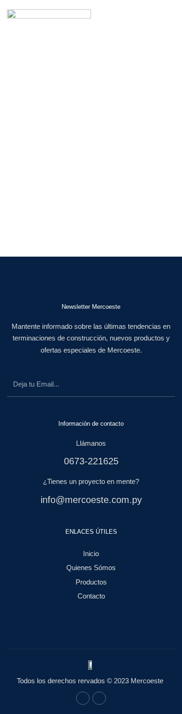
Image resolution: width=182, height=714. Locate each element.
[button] (164, 17)
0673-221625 (91, 461)
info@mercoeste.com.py (91, 500)
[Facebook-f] (83, 698)
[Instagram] (99, 698)
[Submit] (158, 386)
